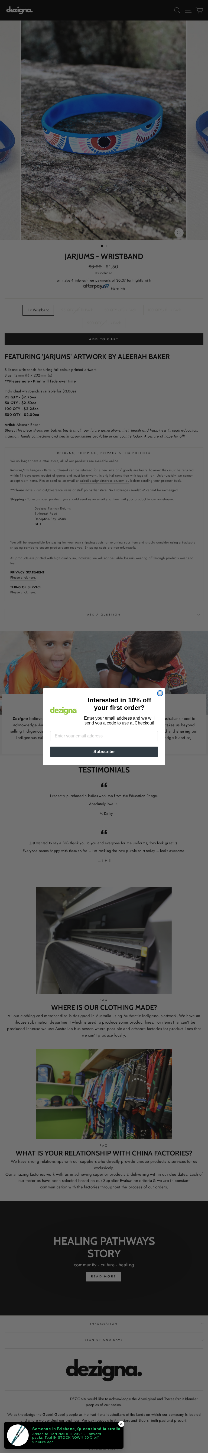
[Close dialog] (160, 693)
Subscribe (104, 751)
